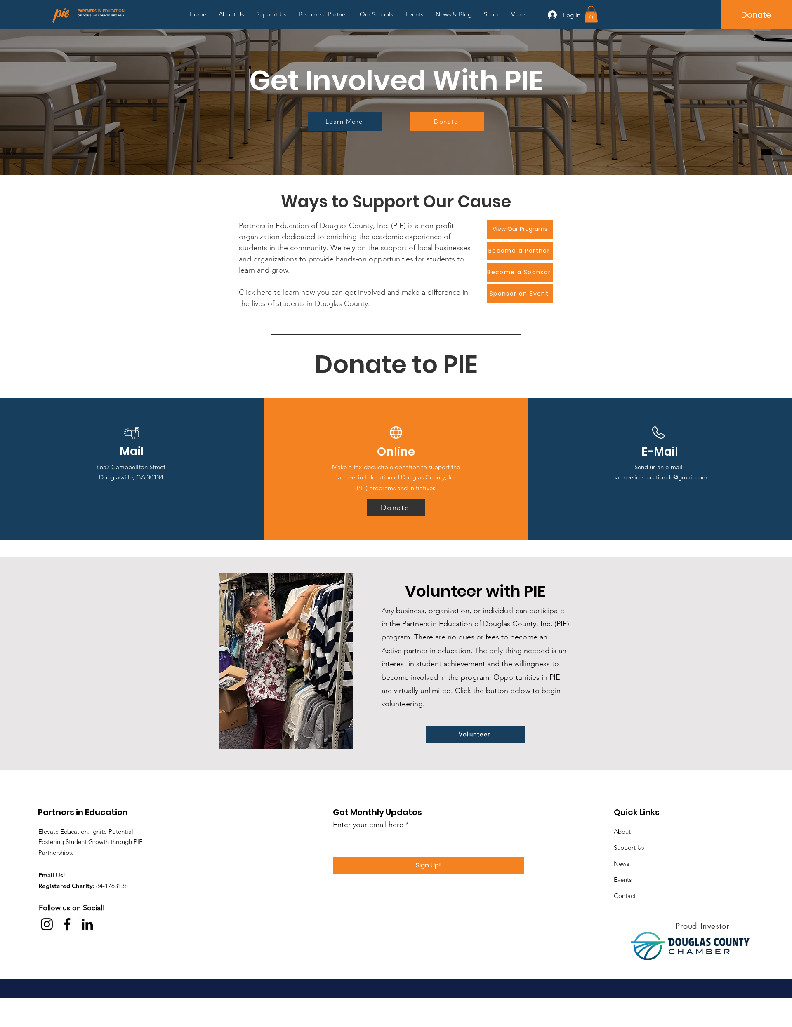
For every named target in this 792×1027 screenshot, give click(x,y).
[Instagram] (47, 924)
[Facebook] (67, 924)
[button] (591, 14)
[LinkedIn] (87, 924)
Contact (625, 896)
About (622, 831)
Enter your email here (368, 824)
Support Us (629, 847)
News (621, 863)
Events (623, 880)
